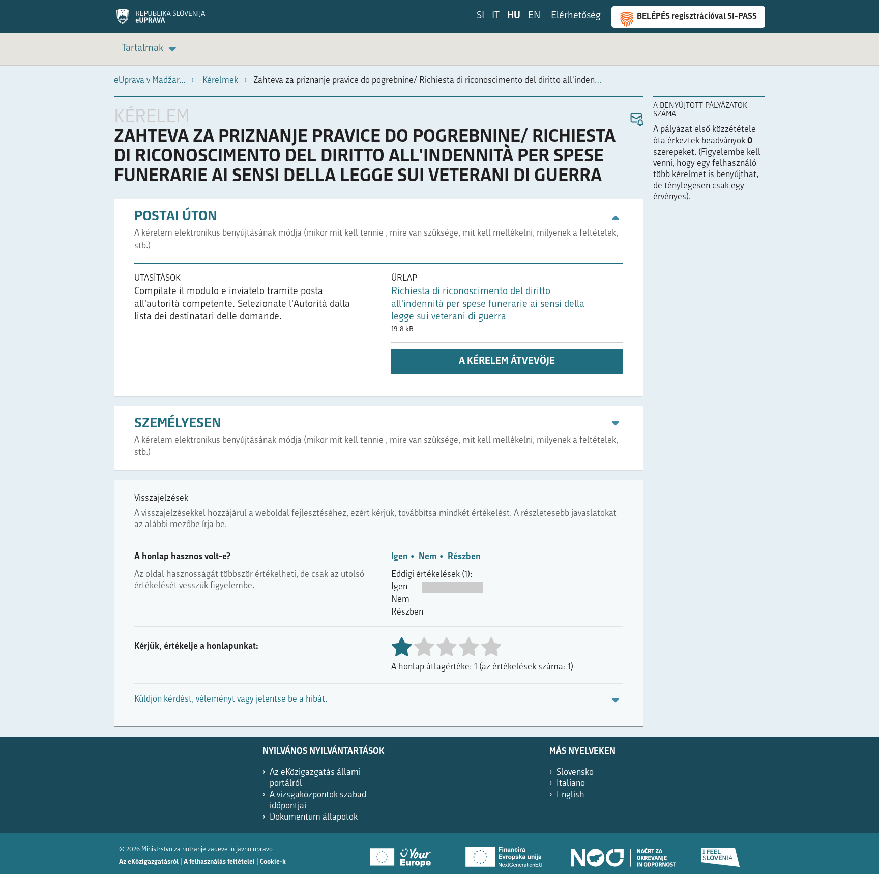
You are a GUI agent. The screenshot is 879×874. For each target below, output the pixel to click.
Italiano (570, 783)
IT (496, 16)
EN (534, 16)
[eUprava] (161, 20)
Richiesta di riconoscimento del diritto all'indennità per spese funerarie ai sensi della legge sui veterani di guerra (487, 304)
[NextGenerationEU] (504, 853)
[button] (636, 119)
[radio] (423, 647)
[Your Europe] (404, 853)
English (570, 795)
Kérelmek (220, 80)
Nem (428, 556)
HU (513, 16)
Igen (399, 556)
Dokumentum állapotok (314, 817)
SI (480, 16)
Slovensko (575, 772)
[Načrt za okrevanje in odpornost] (622, 853)
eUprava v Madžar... (149, 80)
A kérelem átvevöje (507, 361)
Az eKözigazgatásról (149, 862)
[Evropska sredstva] (720, 853)
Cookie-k (273, 862)
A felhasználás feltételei (219, 862)
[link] (150, 49)
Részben (464, 556)
